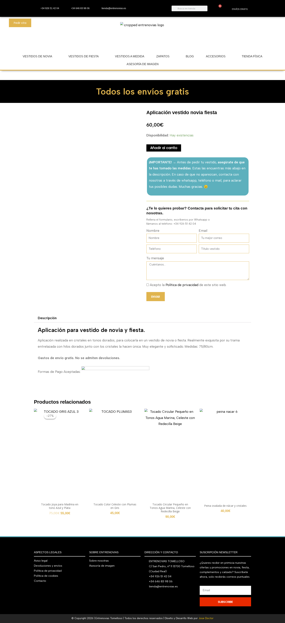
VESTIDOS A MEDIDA (129, 56)
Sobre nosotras (99, 560)
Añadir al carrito (163, 148)
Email (203, 231)
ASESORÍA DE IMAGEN (143, 64)
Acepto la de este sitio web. (188, 285)
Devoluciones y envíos (48, 565)
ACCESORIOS (215, 56)
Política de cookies (46, 575)
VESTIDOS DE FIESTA (83, 56)
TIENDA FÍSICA (252, 56)
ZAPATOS (162, 56)
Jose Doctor (206, 618)
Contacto (40, 581)
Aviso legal (41, 560)
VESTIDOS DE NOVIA (37, 56)
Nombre (152, 231)
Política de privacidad (182, 285)
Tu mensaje (155, 258)
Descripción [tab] (47, 318)
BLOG (190, 56)
